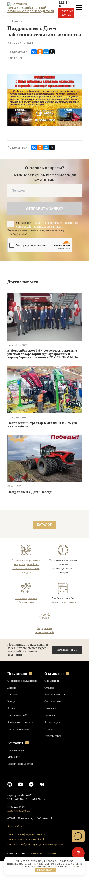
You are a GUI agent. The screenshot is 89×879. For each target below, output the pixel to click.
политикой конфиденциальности (34, 231)
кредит (63, 619)
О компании (54, 691)
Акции (11, 725)
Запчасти (13, 712)
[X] (52, 57)
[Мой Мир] (46, 57)
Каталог (44, 538)
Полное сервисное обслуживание (26, 617)
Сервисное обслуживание (23, 698)
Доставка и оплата (19, 746)
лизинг (72, 619)
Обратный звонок (66, 13)
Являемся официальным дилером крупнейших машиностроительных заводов (26, 581)
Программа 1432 (17, 732)
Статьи (48, 746)
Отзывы (49, 705)
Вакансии (50, 725)
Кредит (11, 719)
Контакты (15, 760)
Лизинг (12, 705)
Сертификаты (53, 719)
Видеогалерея (53, 753)
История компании (56, 712)
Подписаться (67, 667)
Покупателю (17, 691)
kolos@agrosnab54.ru (19, 828)
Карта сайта (14, 844)
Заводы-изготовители (21, 739)
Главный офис (16, 767)
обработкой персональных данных (37, 235)
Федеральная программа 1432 (45, 647)
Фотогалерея (52, 739)
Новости (16, 21)
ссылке (74, 866)
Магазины (14, 774)
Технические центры (20, 781)
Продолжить (45, 869)
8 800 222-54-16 (16, 824)
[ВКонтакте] (34, 57)
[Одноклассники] (40, 57)
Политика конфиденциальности (27, 851)
